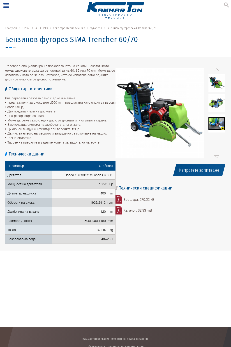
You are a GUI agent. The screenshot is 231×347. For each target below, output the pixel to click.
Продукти (11, 28)
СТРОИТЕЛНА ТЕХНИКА (35, 28)
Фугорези (96, 28)
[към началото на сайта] (222, 319)
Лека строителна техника (69, 28)
